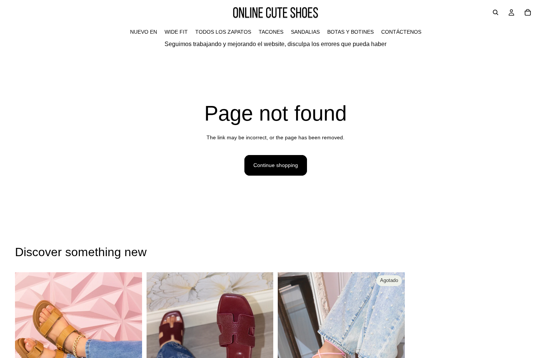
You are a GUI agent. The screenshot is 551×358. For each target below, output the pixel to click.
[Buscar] (495, 12)
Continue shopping (275, 165)
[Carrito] (528, 12)
